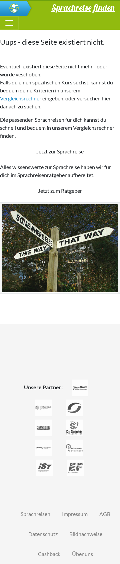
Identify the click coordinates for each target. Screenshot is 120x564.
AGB (104, 514)
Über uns (82, 554)
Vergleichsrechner (20, 98)
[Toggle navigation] (9, 23)
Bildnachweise (85, 534)
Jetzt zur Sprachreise (60, 151)
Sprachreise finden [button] (83, 7)
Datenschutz (43, 534)
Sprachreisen (35, 514)
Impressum (75, 514)
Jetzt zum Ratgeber (60, 190)
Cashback (49, 554)
